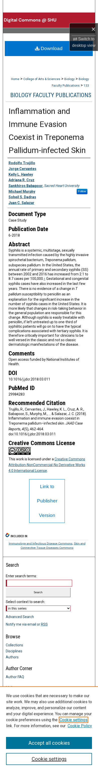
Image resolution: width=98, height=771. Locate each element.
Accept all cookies (49, 743)
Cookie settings (73, 719)
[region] (49, 728)
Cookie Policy (80, 725)
